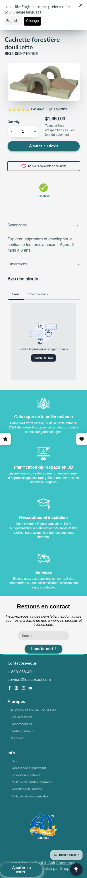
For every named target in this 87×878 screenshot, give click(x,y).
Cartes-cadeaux (22, 731)
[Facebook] (10, 688)
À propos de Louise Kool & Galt (33, 710)
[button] (44, 225)
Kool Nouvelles (22, 717)
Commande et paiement (28, 768)
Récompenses (21, 724)
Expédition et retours (26, 775)
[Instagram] (24, 688)
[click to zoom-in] (44, 82)
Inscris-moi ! (43, 649)
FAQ (14, 761)
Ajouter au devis (43, 146)
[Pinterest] (16, 688)
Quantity (13, 122)
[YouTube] (31, 688)
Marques (17, 738)
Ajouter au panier (21, 869)
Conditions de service (26, 789)
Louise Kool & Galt (38, 863)
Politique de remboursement (31, 782)
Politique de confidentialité (29, 796)
